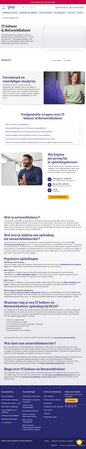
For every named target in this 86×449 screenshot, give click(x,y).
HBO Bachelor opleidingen (9, 400)
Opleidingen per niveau (10, 12)
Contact (79, 12)
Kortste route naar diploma (52, 400)
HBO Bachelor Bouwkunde (31, 396)
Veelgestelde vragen (50, 417)
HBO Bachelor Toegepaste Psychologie (31, 401)
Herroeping (54, 445)
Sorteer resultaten (57, 60)
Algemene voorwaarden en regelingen (62, 441)
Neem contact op (63, 7)
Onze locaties (48, 410)
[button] (79, 442)
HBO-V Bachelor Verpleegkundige (28, 406)
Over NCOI (71, 12)
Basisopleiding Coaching (30, 411)
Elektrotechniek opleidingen (10, 415)
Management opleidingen (9, 419)
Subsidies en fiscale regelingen (53, 406)
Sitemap (46, 441)
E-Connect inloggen (78, 7)
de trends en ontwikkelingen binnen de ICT (59, 375)
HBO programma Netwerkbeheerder (52, 363)
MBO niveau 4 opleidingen (9, 406)
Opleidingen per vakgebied (28, 12)
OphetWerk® (48, 403)
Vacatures (47, 413)
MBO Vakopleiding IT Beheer (27, 274)
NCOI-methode (48, 396)
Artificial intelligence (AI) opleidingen (9, 411)
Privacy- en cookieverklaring (68, 445)
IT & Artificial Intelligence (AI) (10, 18)
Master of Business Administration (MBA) (29, 415)
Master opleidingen (7, 396)
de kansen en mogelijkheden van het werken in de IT (39, 377)
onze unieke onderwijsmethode (64, 337)
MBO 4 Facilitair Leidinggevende (28, 421)
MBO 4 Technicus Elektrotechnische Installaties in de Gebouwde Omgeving (32, 427)
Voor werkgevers (59, 12)
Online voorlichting (45, 12)
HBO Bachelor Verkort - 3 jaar (11, 403)
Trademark (82, 445)
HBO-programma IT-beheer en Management (26, 292)
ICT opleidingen (6, 422)
